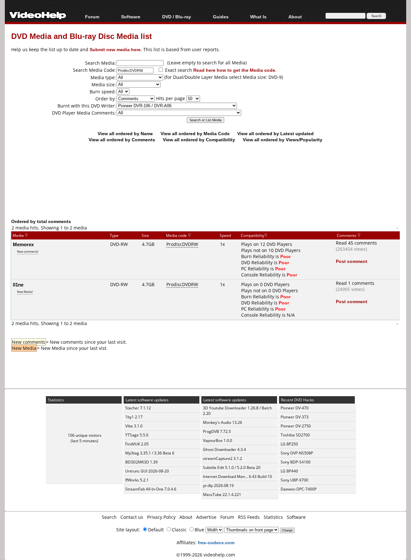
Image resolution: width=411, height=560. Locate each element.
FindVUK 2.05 (137, 444)
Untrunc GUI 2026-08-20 (147, 471)
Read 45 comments (356, 243)
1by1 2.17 (134, 417)
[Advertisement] (205, 191)
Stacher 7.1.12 (138, 408)
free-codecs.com (216, 542)
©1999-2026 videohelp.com (205, 555)
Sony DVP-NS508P (297, 453)
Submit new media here (115, 49)
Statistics (273, 517)
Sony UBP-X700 (294, 480)
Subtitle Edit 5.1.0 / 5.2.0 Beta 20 (231, 467)
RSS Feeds (249, 517)
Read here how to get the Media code (234, 70)
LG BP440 (289, 471)
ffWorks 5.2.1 (137, 480)
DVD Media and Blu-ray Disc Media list (81, 36)
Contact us (131, 517)
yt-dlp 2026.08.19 (218, 485)
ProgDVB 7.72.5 (217, 431)
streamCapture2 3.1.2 (222, 458)
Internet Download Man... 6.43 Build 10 (237, 476)
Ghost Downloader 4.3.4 (224, 449)
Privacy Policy (161, 517)
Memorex (23, 244)
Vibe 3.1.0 (134, 426)
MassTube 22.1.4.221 (222, 494)
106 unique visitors (84, 435)
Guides (221, 17)
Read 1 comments (355, 283)
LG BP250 (289, 444)
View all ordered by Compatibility (199, 139)
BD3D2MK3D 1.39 (141, 462)
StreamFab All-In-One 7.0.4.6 (150, 489)
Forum (92, 17)
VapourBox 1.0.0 (217, 440)
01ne (18, 284)
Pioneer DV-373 (295, 417)
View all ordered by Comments (122, 139)
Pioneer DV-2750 (296, 426)
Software (130, 17)
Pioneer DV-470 (295, 408)
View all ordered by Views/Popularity (282, 139)
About (185, 517)
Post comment (351, 261)
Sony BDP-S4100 (295, 462)
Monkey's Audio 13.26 (222, 422)
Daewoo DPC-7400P (299, 489)
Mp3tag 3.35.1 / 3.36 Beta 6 (149, 453)
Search (109, 517)
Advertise (206, 517)
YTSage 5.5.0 (136, 435)
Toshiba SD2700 (295, 435)
